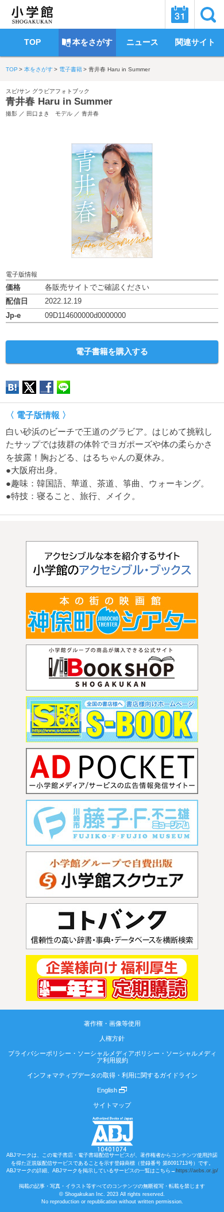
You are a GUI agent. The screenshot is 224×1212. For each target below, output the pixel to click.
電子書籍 (70, 69)
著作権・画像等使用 (112, 1023)
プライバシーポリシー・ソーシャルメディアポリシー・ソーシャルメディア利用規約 (112, 1057)
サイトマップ (112, 1105)
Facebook (46, 387)
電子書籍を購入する (112, 351)
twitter (29, 387)
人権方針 (112, 1038)
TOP (12, 69)
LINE (63, 387)
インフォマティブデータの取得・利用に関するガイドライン (112, 1075)
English (108, 1090)
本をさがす (38, 69)
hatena (12, 387)
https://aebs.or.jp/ (197, 1170)
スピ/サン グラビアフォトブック (48, 91)
